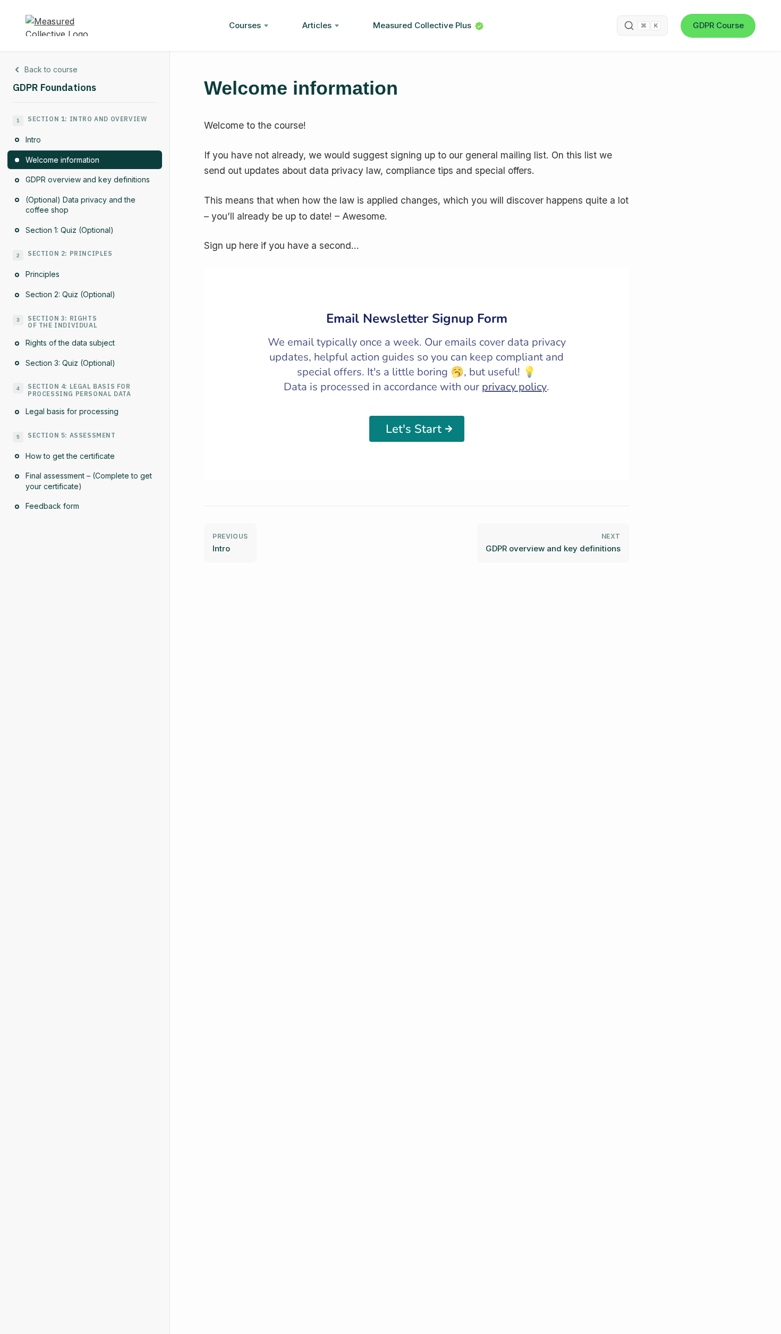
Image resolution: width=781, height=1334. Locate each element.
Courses (245, 25)
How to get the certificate (70, 455)
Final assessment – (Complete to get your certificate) (89, 481)
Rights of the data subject (70, 343)
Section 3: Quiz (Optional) (70, 362)
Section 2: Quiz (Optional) (70, 294)
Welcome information (62, 159)
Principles (43, 274)
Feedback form (52, 506)
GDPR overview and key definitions (88, 179)
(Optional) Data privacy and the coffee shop (80, 205)
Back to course (51, 69)
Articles (317, 25)
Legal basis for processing (72, 411)
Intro (33, 139)
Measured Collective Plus (422, 25)
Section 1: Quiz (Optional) (70, 229)
